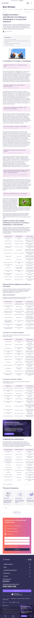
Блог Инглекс (8, 598)
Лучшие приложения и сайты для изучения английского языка (8, 501)
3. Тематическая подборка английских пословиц (11, 43)
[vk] (7, 581)
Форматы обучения (8, 564)
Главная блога (5, 9)
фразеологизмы (9, 484)
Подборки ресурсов (6, 498)
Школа (5, 567)
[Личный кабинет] (28, 3)
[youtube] (5, 581)
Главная (4, 598)
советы (4, 484)
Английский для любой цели (10, 570)
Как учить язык (11, 9)
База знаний (6, 573)
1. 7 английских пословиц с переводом (10, 39)
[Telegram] (30, 559)
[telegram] (3, 581)
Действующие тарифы (5, 613)
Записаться (17, 549)
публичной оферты (17, 551)
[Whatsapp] (28, 559)
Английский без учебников (18, 9)
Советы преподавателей (18, 498)
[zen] (9, 581)
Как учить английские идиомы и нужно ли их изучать (19, 501)
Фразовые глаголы (29, 498)
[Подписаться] (17, 428)
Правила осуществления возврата (13, 613)
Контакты (6, 576)
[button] (31, 3)
